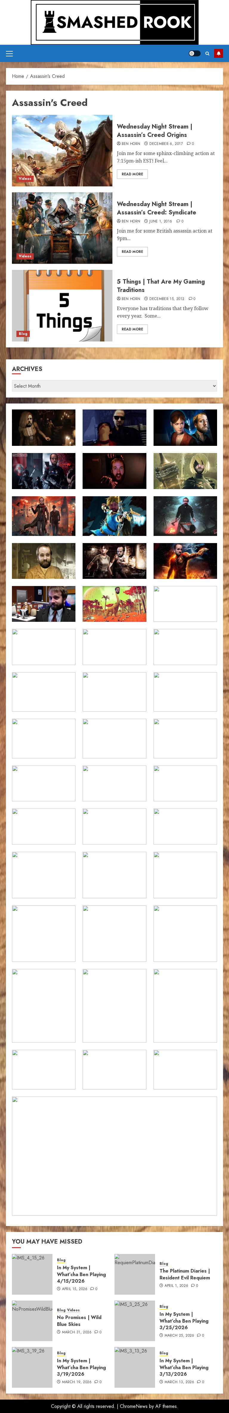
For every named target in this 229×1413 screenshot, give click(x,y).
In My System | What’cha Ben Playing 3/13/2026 (184, 1367)
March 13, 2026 (179, 1382)
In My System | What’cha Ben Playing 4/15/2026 (81, 1274)
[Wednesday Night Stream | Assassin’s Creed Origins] (62, 150)
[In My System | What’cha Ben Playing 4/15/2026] (32, 1274)
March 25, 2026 (179, 1335)
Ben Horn (131, 144)
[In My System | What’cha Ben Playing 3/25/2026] (134, 1321)
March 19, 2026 (77, 1382)
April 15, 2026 (75, 1289)
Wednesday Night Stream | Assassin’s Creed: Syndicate (156, 208)
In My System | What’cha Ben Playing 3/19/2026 (81, 1367)
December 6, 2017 (166, 144)
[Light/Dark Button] (195, 53)
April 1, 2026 (176, 1286)
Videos (25, 178)
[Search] (207, 53)
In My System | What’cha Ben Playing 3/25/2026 (184, 1321)
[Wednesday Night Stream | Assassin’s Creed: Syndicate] (62, 228)
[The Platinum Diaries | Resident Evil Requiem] (134, 1274)
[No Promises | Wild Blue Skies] (32, 1321)
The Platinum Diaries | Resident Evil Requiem (185, 1274)
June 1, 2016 (160, 221)
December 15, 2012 (166, 299)
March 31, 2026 (77, 1332)
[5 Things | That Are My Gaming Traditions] (62, 305)
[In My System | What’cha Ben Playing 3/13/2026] (134, 1367)
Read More (132, 174)
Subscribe (218, 53)
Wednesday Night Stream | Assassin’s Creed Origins (154, 130)
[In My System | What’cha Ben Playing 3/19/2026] (32, 1367)
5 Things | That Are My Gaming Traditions (161, 285)
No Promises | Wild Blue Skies (79, 1320)
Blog (23, 333)
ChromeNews (134, 1406)
